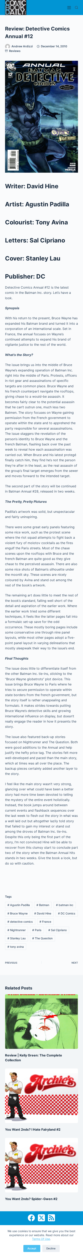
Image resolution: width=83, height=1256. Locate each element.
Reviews (15, 51)
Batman (42, 905)
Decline (51, 1248)
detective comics (20, 921)
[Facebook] (31, 1217)
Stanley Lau (16, 938)
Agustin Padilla (18, 905)
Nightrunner (16, 930)
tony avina (15, 946)
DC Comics (66, 913)
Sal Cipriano (57, 930)
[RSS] (51, 1217)
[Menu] (69, 7)
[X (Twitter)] (41, 1217)
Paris (37, 930)
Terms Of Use (41, 1239)
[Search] (76, 7)
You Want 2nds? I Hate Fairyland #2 (32, 1129)
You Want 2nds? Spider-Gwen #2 (31, 1199)
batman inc (64, 905)
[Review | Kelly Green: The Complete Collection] (41, 1021)
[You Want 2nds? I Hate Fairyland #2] (41, 1095)
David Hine (42, 913)
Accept (31, 1248)
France (45, 921)
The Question (42, 938)
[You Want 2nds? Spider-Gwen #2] (41, 1165)
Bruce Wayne (17, 913)
